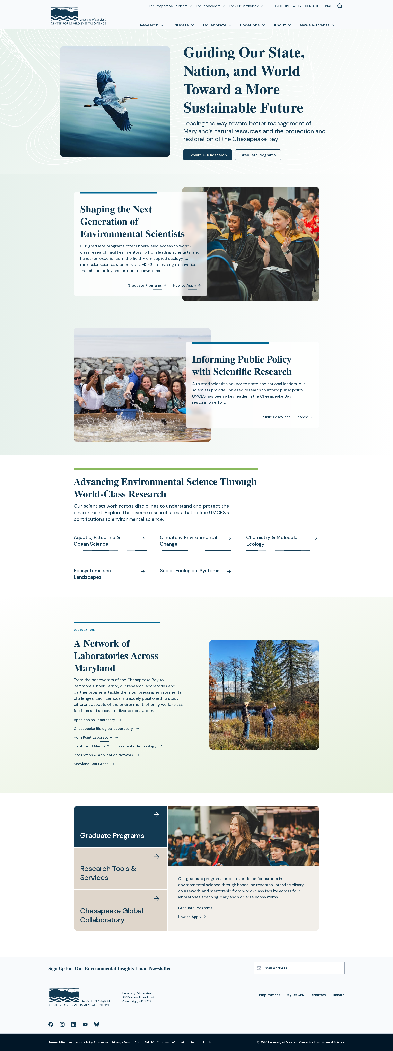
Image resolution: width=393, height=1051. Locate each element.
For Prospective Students (168, 6)
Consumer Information (172, 1042)
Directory (282, 6)
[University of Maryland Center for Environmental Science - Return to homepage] (80, 997)
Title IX (149, 1042)
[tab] (120, 826)
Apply (297, 6)
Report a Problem (202, 1042)
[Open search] (340, 6)
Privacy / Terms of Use (126, 1042)
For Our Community (244, 6)
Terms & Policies (60, 1042)
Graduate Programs (258, 155)
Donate (327, 6)
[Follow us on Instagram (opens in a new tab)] (62, 1024)
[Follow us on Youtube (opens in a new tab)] (85, 1024)
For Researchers (208, 6)
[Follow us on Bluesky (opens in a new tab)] (96, 1024)
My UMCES (295, 995)
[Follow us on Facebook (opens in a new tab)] (50, 1024)
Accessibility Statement (92, 1042)
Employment (269, 995)
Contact (311, 6)
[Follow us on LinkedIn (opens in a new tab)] (73, 1024)
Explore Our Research (208, 155)
